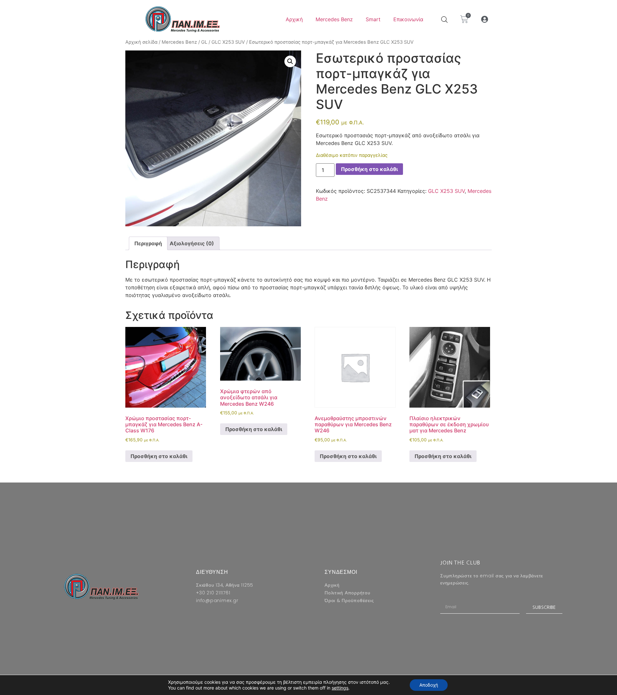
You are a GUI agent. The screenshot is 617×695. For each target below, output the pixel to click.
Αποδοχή (428, 685)
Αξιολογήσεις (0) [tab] (192, 243)
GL (204, 42)
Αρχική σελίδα (141, 42)
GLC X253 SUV (228, 42)
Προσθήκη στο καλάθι (369, 169)
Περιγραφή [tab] (148, 243)
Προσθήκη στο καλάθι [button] (158, 456)
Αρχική (294, 19)
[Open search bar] (444, 19)
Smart (373, 19)
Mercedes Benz (334, 19)
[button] (484, 19)
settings (340, 687)
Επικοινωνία (408, 19)
